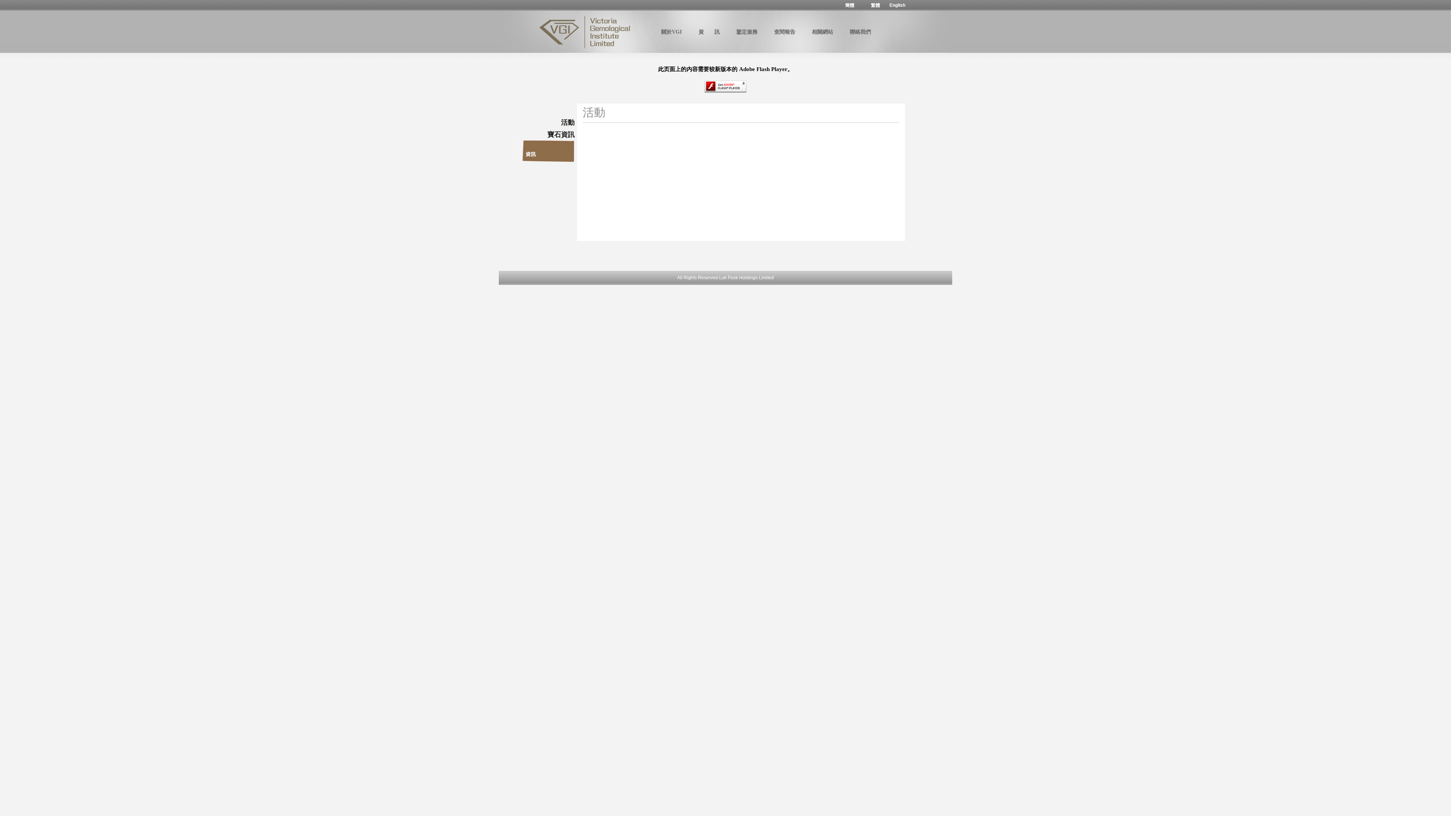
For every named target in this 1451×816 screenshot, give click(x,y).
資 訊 (709, 32)
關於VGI (671, 32)
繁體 (875, 5)
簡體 (849, 5)
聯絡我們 (860, 32)
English (897, 5)
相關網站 (822, 32)
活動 (568, 122)
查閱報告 (784, 32)
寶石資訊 (561, 134)
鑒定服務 (747, 32)
